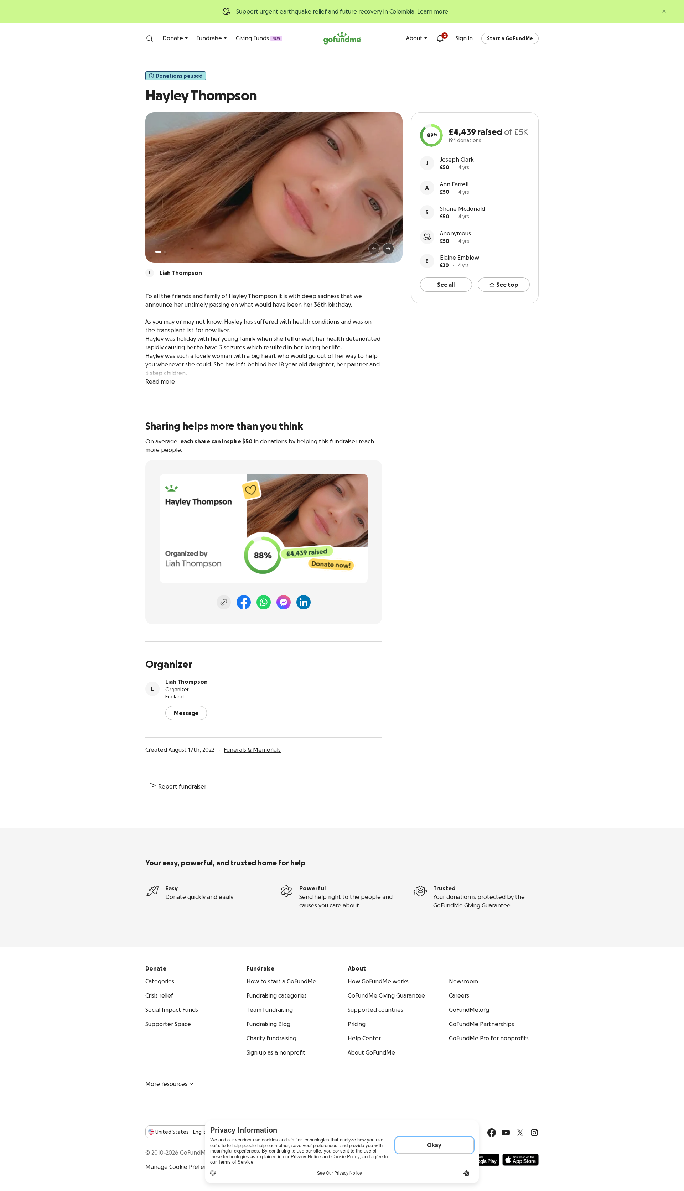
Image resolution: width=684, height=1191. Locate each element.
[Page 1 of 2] (158, 252)
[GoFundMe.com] (342, 38)
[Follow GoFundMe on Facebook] (491, 1132)
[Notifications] (440, 38)
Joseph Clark (457, 159)
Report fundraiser (182, 786)
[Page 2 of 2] (165, 252)
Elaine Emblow (459, 257)
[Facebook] (244, 602)
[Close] (664, 11)
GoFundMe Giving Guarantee (472, 905)
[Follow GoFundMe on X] (520, 1132)
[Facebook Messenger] (283, 602)
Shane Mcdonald (462, 209)
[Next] (388, 248)
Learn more (432, 11)
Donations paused (179, 76)
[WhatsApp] (263, 602)
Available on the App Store (520, 1160)
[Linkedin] (303, 602)
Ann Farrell (454, 184)
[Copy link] (224, 602)
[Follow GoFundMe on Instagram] (534, 1132)
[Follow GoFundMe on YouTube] (506, 1132)
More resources (166, 1084)
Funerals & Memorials (252, 750)
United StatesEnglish (182, 1132)
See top (507, 284)
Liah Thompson (186, 681)
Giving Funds (258, 38)
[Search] (149, 38)
